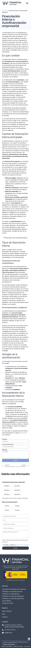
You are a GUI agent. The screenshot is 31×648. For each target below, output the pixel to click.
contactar (24, 433)
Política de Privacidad (22, 545)
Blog (6, 10)
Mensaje (4, 449)
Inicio (3, 10)
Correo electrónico (8, 444)
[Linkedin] (29, 639)
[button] (27, 3)
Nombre (4, 439)
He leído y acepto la (16, 545)
